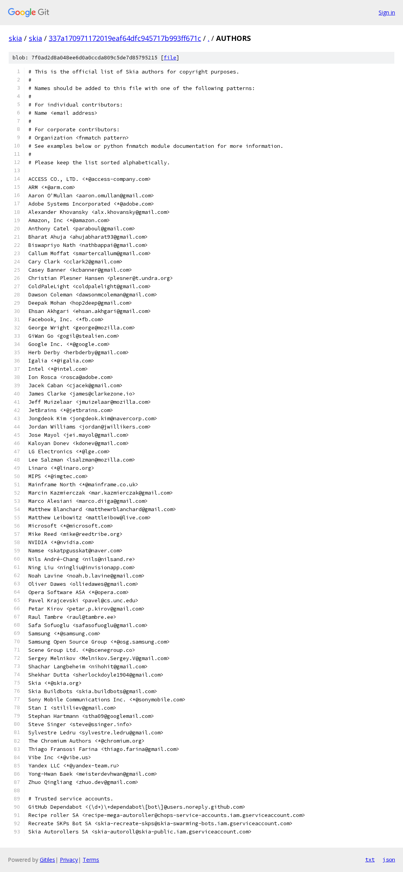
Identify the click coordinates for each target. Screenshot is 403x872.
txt (370, 859)
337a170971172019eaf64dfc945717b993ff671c (125, 38)
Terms (91, 859)
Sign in (387, 12)
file (170, 57)
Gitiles (47, 859)
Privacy (69, 859)
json (389, 859)
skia (15, 38)
